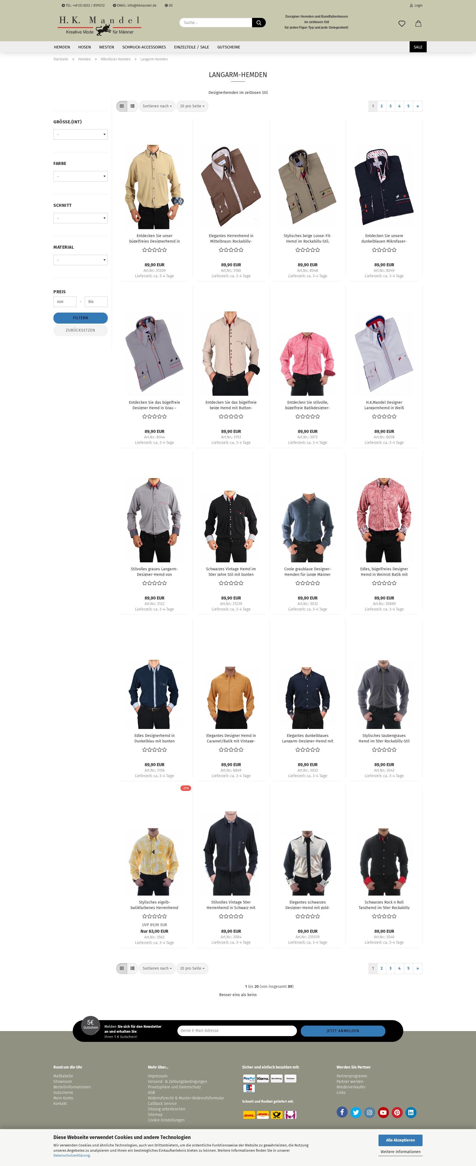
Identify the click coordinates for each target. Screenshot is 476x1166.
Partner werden (350, 1081)
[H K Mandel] (99, 26)
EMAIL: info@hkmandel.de (136, 5)
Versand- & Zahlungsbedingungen (177, 1081)
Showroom (63, 1081)
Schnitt (62, 205)
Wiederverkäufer (351, 1087)
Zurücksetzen (80, 330)
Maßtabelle (63, 1076)
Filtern (80, 318)
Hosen (84, 47)
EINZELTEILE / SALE (191, 47)
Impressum (157, 1076)
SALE (418, 47)
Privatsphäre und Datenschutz (174, 1087)
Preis (59, 291)
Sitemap (155, 1114)
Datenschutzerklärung (71, 1155)
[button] (418, 22)
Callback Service (162, 1103)
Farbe (59, 163)
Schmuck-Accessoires (144, 47)
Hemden (62, 47)
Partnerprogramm (352, 1076)
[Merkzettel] (402, 22)
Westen (106, 47)
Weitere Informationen (401, 1151)
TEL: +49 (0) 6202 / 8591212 (85, 5)
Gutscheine (228, 47)
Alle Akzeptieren (400, 1140)
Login (418, 5)
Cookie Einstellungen (166, 1120)
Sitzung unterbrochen (166, 1109)
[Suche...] (259, 22)
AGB (151, 1092)
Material (63, 247)
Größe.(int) (67, 121)
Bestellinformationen (72, 1087)
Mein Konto (63, 1098)
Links (341, 1092)
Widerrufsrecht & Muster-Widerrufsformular (186, 1098)
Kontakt (60, 1103)
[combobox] (157, 106)
